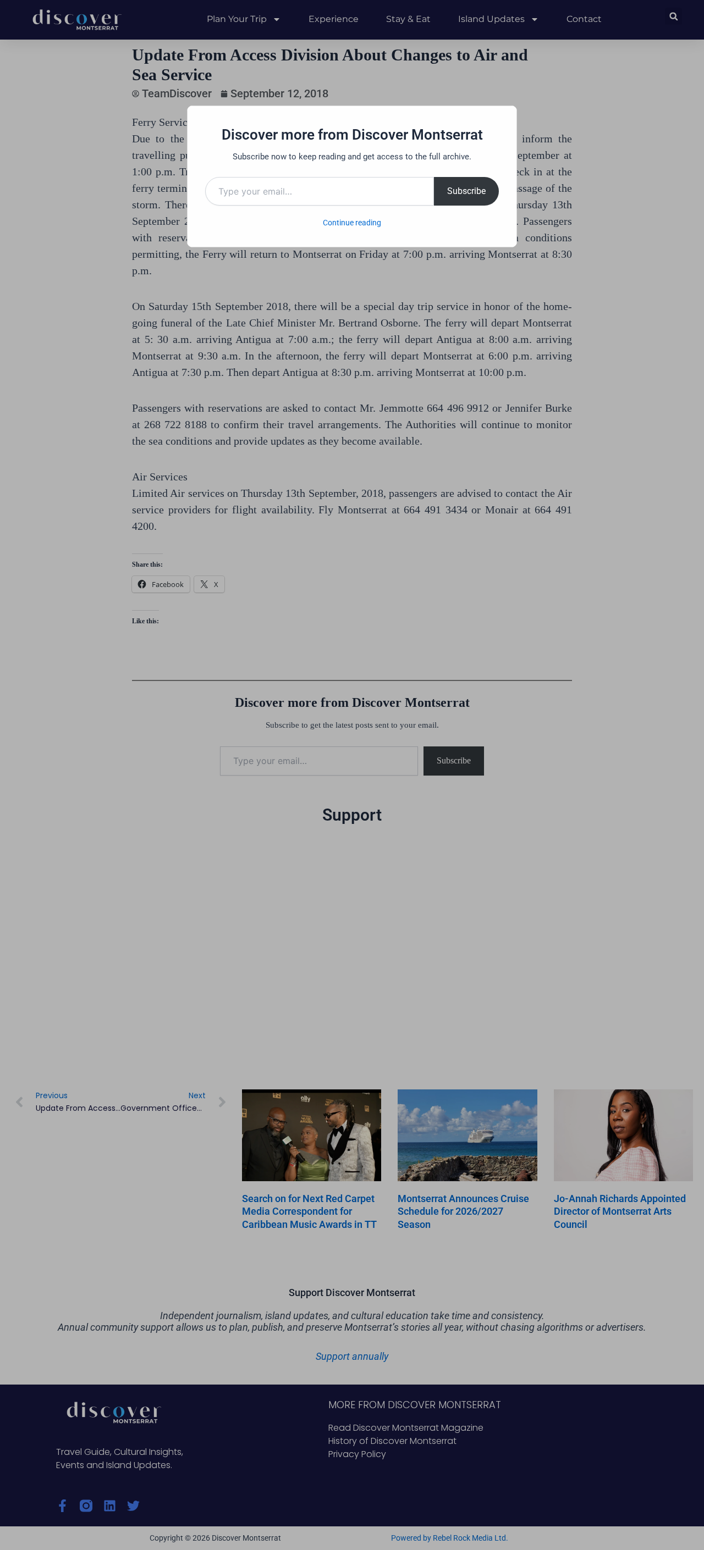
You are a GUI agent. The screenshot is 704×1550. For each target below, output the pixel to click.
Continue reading (352, 222)
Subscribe (466, 191)
